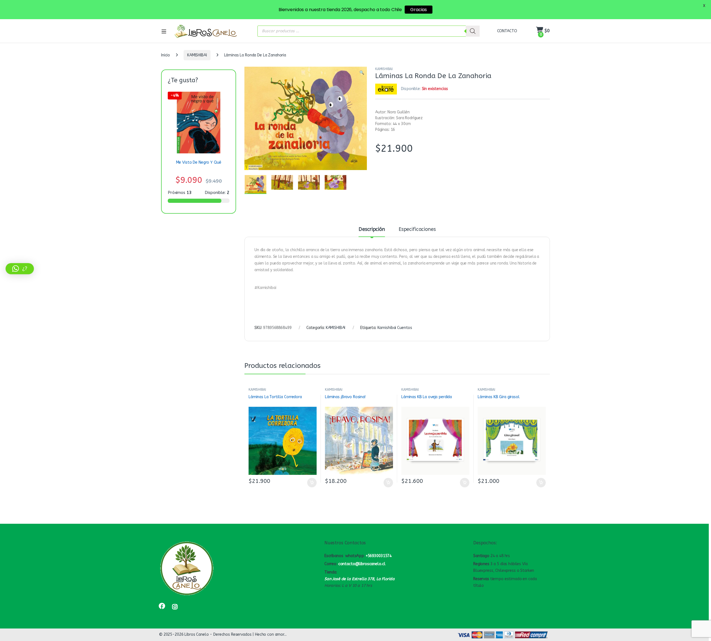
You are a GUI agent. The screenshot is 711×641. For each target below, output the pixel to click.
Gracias (418, 9)
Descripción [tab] (372, 229)
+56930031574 (379, 555)
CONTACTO (507, 31)
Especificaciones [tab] (417, 229)
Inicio (165, 55)
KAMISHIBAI (197, 55)
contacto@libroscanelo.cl (361, 564)
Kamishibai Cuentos (394, 327)
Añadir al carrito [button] (311, 482)
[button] (361, 72)
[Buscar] (473, 31)
